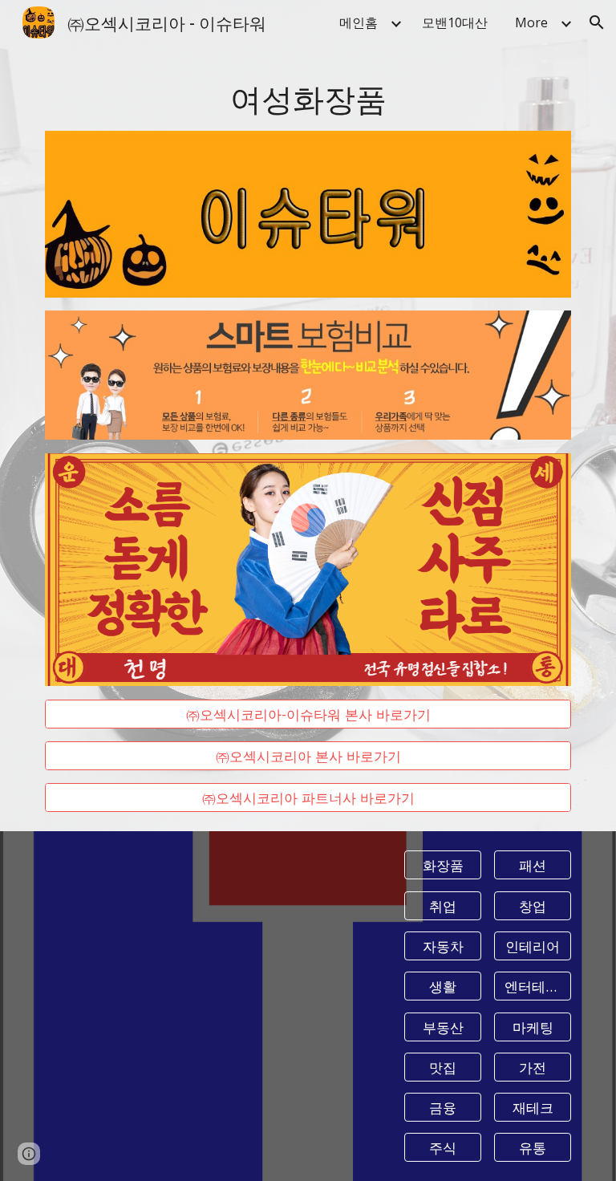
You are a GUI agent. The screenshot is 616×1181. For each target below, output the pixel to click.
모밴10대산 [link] (455, 22)
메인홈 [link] (358, 22)
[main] (307, 97)
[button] (597, 22)
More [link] (531, 22)
